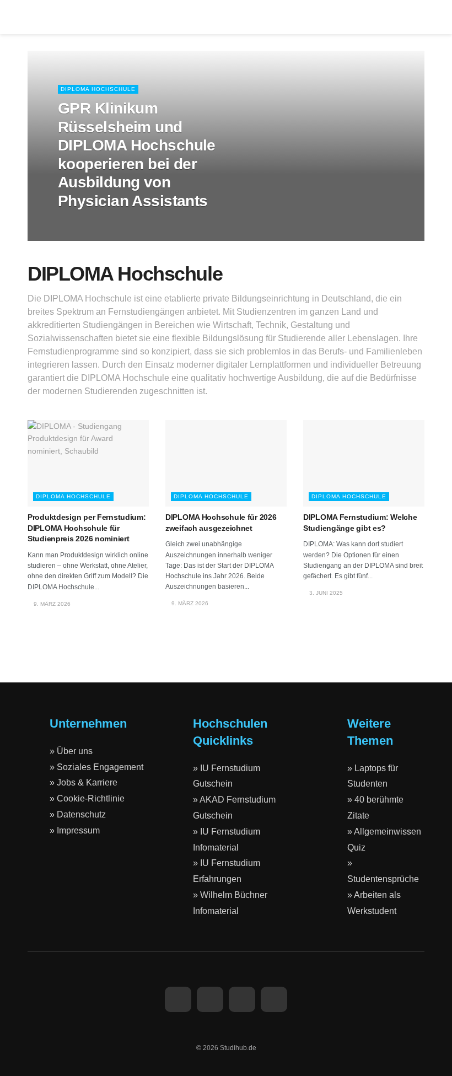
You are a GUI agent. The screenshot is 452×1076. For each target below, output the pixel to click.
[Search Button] (419, 17)
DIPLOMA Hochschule (98, 89)
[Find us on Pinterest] (274, 999)
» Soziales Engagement (96, 767)
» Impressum (75, 830)
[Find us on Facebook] (178, 999)
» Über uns (71, 751)
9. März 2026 (81, 223)
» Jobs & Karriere (83, 782)
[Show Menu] (32, 17)
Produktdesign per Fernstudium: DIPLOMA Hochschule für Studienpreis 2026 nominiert (87, 528)
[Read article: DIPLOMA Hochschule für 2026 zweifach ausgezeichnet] (226, 463)
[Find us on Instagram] (210, 999)
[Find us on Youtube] (242, 999)
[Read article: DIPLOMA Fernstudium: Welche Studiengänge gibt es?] (363, 463)
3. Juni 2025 (325, 593)
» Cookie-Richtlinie (87, 798)
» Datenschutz (78, 814)
